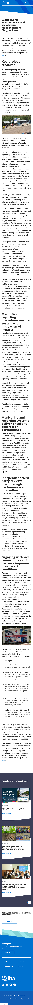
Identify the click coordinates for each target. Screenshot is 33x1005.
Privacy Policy (19, 999)
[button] (30, 2)
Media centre (8, 966)
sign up (7, 952)
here (3, 55)
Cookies (27, 999)
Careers (21, 962)
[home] (5, 2)
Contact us (7, 962)
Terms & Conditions (7, 999)
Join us (20, 966)
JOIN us (9, 921)
